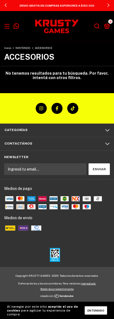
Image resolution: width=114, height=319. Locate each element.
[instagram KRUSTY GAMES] (41, 108)
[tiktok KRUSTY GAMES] (72, 108)
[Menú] (8, 26)
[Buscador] (97, 26)
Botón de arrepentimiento (57, 289)
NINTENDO (22, 47)
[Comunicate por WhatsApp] (16, 27)
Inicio (7, 47)
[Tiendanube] (57, 296)
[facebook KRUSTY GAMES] (57, 108)
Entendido (95, 310)
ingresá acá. (88, 283)
